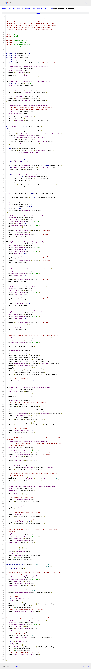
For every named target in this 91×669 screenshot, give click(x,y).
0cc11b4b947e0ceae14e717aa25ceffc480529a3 (30, 9)
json (87, 666)
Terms (20, 666)
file (38, 13)
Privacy (16, 666)
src (10, 9)
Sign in (87, 3)
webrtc (4, 9)
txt (83, 666)
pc (52, 9)
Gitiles (10, 666)
